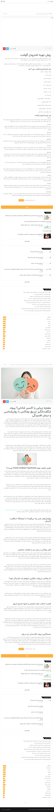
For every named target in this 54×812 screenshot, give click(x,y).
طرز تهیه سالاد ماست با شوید (37, 263)
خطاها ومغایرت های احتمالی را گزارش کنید (42, 306)
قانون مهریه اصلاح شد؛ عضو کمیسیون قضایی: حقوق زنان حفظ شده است (37, 310)
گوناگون (48, 317)
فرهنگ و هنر (47, 327)
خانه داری (48, 331)
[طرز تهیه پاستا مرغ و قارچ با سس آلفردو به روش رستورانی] (47, 276)
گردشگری (48, 338)
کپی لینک (21, 200)
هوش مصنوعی (47, 346)
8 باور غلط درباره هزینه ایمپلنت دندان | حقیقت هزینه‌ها (32, 225)
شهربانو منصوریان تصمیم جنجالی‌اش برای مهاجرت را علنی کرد (39, 298)
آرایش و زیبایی (47, 336)
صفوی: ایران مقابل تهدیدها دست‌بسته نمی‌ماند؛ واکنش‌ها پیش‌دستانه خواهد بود (35, 308)
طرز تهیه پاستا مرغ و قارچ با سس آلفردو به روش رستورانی (31, 275)
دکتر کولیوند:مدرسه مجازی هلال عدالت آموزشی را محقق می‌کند (30, 234)
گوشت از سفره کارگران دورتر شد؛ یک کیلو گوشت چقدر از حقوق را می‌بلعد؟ (36, 292)
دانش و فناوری (47, 334)
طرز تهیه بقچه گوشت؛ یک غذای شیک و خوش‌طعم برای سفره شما (38, 302)
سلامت (49, 321)
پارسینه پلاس (44, 64)
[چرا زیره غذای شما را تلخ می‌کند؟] (47, 253)
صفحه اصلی (8, 809)
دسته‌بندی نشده (47, 329)
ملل (46, 48)
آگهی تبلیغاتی (47, 344)
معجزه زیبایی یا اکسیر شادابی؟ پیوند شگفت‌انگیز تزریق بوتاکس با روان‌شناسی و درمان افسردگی (24, 215)
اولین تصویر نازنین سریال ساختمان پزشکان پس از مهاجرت (40, 296)
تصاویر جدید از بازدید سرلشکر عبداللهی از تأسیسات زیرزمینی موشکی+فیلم (37, 300)
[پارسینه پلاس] (50, 1)
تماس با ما (3, 809)
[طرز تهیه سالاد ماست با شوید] (47, 265)
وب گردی (47, 289)
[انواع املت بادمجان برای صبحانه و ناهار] (47, 259)
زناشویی (48, 340)
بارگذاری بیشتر (27, 241)
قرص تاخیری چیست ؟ (46, 230)
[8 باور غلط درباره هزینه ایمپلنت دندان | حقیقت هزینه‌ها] (47, 226)
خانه (50, 13)
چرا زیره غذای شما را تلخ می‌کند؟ (36, 251)
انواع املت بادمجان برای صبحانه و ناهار (35, 257)
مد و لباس (48, 342)
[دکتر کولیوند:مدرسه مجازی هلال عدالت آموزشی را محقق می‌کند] (47, 236)
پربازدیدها (48, 319)
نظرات (27, 207)
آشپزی (47, 13)
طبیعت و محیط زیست (46, 348)
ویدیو (49, 325)
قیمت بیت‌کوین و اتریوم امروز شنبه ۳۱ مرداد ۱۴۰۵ (41, 304)
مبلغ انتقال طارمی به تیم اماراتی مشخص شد (42, 294)
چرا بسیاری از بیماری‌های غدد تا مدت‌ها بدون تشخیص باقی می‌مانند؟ (37, 221)
